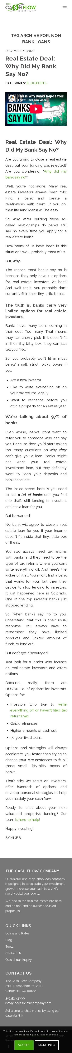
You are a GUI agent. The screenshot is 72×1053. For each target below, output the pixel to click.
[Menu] (65, 7)
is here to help (27, 820)
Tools (9, 946)
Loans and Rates (17, 933)
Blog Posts (36, 83)
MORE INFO (46, 1045)
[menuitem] (65, 7)
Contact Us (13, 953)
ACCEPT (24, 1045)
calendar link (14, 1015)
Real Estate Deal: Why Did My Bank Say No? (30, 66)
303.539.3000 (15, 998)
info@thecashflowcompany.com (28, 1003)
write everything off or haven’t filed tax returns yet (38, 710)
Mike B (15, 838)
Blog (8, 940)
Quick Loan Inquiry (18, 960)
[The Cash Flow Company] (29, 7)
